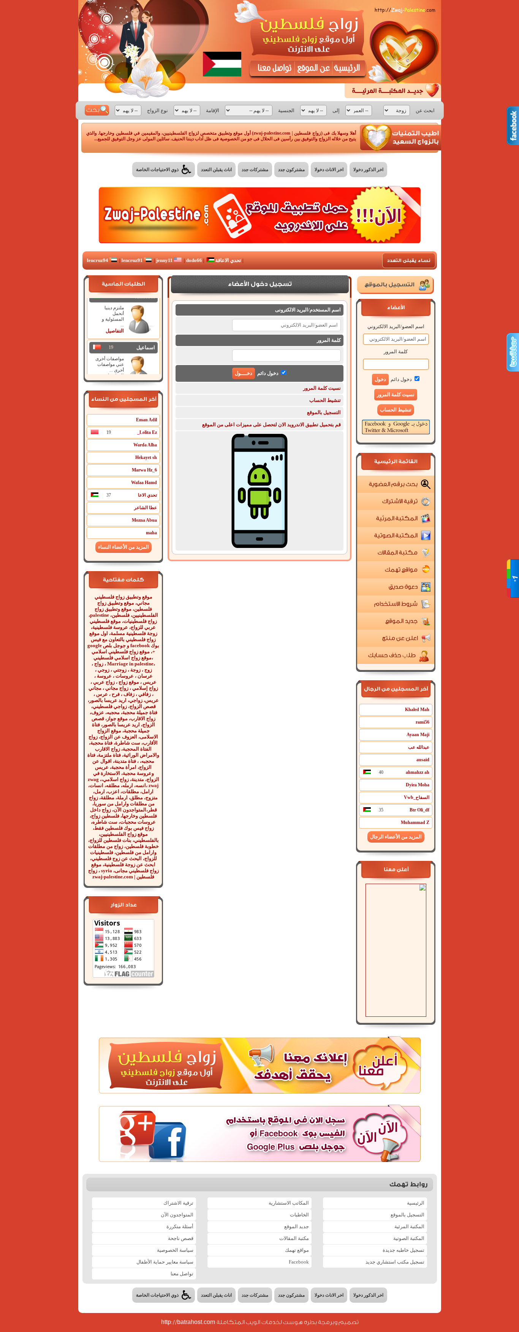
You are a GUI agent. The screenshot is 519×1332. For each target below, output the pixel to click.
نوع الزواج (157, 110)
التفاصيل (115, 321)
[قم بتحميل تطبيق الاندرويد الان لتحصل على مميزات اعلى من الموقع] (259, 546)
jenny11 (189, 260)
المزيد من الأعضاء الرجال (396, 837)
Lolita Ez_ (147, 432)
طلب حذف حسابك (391, 655)
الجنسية (286, 110)
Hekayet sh (146, 457)
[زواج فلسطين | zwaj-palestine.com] (308, 39)
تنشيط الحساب (395, 410)
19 (111, 337)
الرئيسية (415, 1203)
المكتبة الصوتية (395, 535)
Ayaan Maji (418, 734)
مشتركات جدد (255, 169)
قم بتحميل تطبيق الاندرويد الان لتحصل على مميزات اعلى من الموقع (271, 424)
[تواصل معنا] (273, 68)
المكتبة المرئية (396, 518)
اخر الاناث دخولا (329, 169)
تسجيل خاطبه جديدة (403, 1250)
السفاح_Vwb (416, 797)
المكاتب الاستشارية (289, 1203)
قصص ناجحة (180, 1238)
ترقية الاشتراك (399, 501)
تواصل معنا (182, 1273)
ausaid (422, 759)
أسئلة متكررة (179, 1226)
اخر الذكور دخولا (368, 169)
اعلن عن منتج (400, 638)
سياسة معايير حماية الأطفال (164, 1262)
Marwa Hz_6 (144, 470)
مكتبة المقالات (397, 552)
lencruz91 (157, 260)
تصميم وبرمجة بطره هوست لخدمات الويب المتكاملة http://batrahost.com (259, 1322)
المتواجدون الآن (177, 1215)
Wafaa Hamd (144, 482)
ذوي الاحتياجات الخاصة (158, 169)
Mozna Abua (144, 520)
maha (151, 532)
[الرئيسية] (348, 68)
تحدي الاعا (147, 495)
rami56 (422, 722)
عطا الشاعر (145, 507)
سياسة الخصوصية (175, 1250)
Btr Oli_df (419, 810)
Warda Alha (145, 445)
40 (381, 772)
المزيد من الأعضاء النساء (123, 547)
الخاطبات (299, 1215)
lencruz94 (122, 260)
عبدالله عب (418, 747)
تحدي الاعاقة (252, 260)
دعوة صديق (403, 587)
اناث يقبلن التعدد (216, 169)
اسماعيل (145, 337)
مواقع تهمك (401, 570)
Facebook (299, 1262)
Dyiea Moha (417, 784)
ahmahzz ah (417, 772)
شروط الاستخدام (395, 604)
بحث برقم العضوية (393, 484)
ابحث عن (425, 110)
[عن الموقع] (313, 68)
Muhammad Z (415, 822)
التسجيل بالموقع (324, 412)
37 (108, 495)
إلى (336, 110)
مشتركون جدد (291, 169)
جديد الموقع (401, 621)
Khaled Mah (417, 709)
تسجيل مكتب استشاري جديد (395, 1262)
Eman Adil (146, 419)
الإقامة (212, 110)
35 (381, 810)
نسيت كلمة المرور (322, 388)
